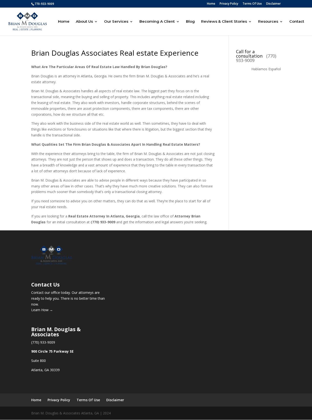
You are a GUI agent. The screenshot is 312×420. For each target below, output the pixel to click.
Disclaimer (273, 4)
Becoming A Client (157, 22)
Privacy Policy (229, 4)
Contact (296, 22)
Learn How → (42, 309)
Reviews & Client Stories (224, 22)
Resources (268, 22)
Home (211, 4)
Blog (190, 22)
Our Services (116, 22)
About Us (84, 22)
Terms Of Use (252, 4)
